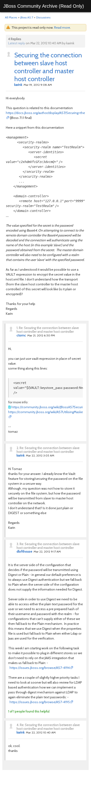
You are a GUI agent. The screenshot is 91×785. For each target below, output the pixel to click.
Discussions (43, 17)
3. (18, 544)
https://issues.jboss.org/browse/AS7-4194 (39, 668)
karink (18, 84)
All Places (11, 17)
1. (17, 328)
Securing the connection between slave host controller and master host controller (48, 67)
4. (18, 725)
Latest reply (16, 43)
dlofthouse (24, 551)
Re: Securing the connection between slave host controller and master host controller (48, 329)
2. (18, 448)
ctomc (21, 335)
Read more (62, 27)
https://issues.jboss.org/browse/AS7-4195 (39, 702)
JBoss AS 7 (26, 17)
